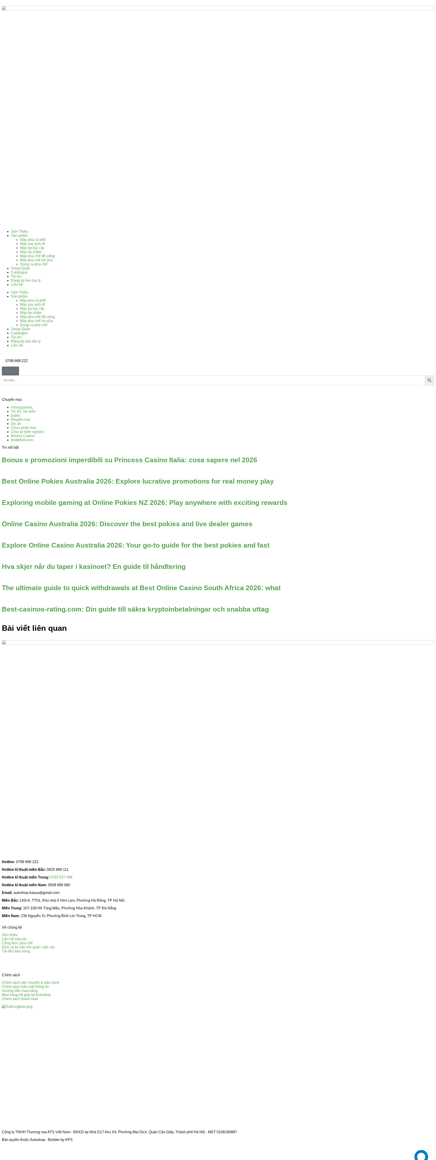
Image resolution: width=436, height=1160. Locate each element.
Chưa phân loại (23, 428)
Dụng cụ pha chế (33, 264)
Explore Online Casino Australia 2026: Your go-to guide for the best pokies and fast (136, 545)
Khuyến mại (20, 419)
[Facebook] (7, 962)
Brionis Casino (23, 436)
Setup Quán (20, 268)
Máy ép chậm (31, 252)
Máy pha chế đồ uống (37, 256)
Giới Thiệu (19, 231)
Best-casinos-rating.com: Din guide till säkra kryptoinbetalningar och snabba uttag (135, 609)
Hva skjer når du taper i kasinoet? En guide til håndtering (94, 566)
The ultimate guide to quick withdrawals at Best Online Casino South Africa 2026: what (141, 588)
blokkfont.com (22, 440)
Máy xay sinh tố (32, 244)
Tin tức (16, 276)
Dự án (16, 424)
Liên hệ (17, 284)
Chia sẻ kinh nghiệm (27, 432)
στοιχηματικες (22, 407)
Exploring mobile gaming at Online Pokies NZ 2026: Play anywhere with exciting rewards (144, 502)
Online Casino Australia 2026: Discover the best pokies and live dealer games (127, 524)
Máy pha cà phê (33, 240)
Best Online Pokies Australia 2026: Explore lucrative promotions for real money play (138, 481)
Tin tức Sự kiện (23, 411)
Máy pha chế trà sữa (36, 260)
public (16, 415)
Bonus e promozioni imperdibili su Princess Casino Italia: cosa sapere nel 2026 (129, 460)
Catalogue (19, 272)
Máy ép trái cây (32, 248)
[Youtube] (19, 962)
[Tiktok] (32, 962)
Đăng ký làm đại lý (26, 280)
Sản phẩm (19, 235)
